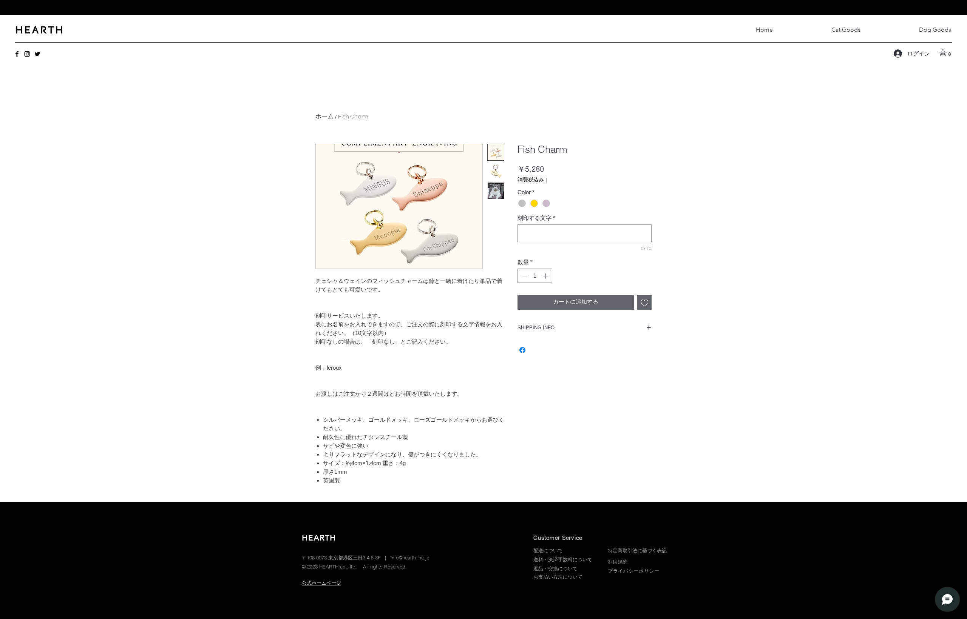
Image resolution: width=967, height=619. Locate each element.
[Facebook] (17, 54)
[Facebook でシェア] (522, 350)
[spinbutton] (535, 276)
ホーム (324, 117)
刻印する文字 (536, 218)
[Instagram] (27, 54)
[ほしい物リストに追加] (644, 302)
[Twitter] (37, 54)
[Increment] (546, 276)
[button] (947, 52)
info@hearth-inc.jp (410, 557)
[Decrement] (524, 276)
